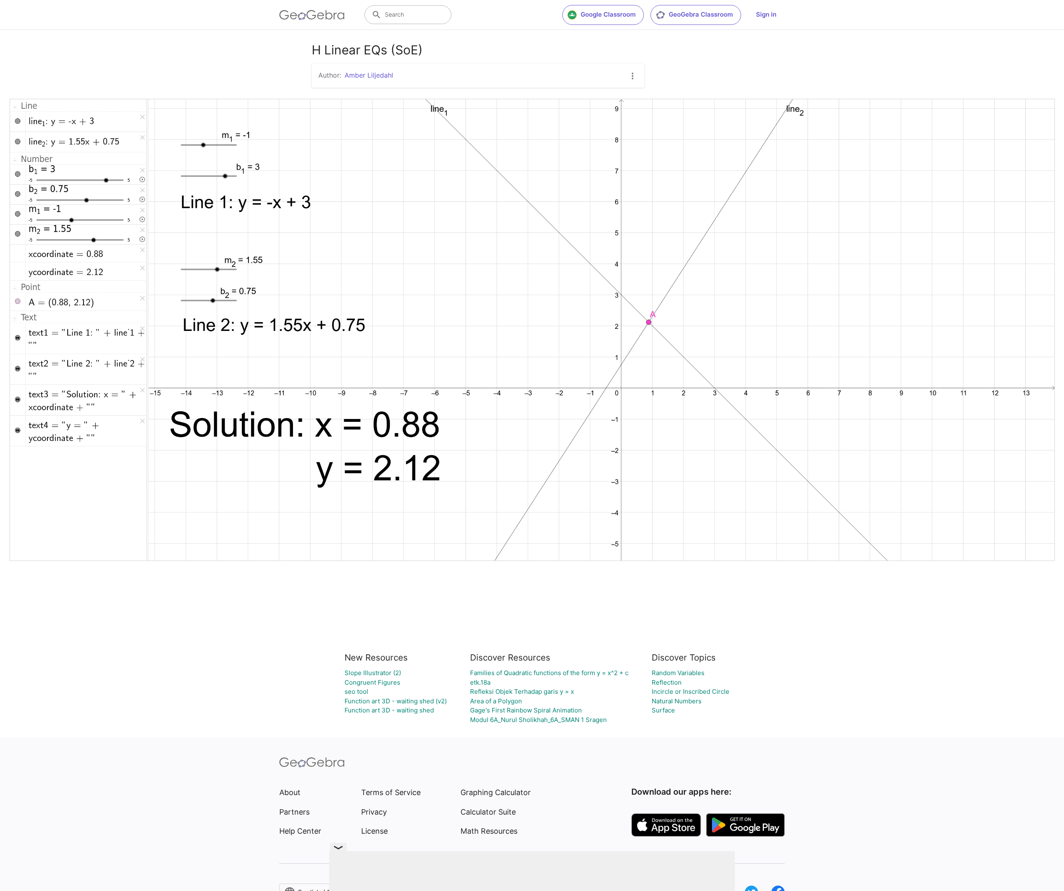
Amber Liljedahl (369, 75)
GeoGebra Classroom (701, 14)
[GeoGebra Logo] (312, 15)
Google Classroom (608, 14)
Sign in (766, 14)
